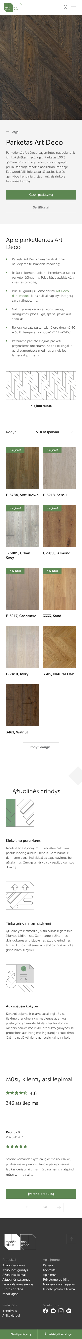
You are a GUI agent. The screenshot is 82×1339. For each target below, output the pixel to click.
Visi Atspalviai (47, 432)
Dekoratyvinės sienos (17, 1284)
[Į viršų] (71, 1239)
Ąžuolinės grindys (15, 1270)
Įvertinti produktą (41, 1194)
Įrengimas (9, 1311)
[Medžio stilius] (13, 7)
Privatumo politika (56, 1279)
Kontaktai (49, 1270)
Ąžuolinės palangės (16, 1279)
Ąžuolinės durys (13, 1265)
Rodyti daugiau (41, 747)
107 (45, 1207)
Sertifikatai (41, 207)
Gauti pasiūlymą (41, 195)
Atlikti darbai (11, 1315)
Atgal (15, 132)
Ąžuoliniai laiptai (14, 1275)
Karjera (48, 1265)
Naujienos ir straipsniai (59, 1284)
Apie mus (49, 1275)
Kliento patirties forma (59, 1289)
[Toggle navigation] (74, 7)
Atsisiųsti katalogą (60, 1334)
